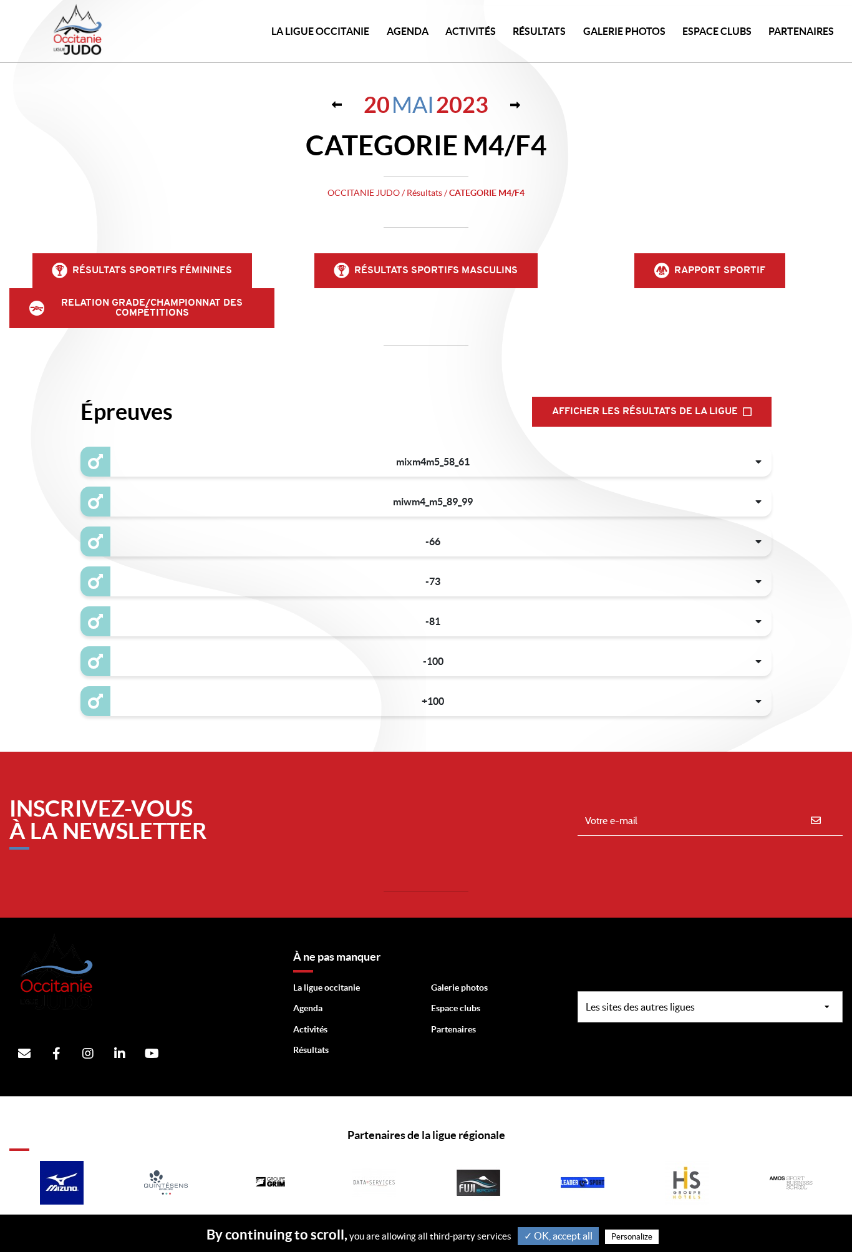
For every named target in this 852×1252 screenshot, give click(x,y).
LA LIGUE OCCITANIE (320, 31)
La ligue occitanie (326, 987)
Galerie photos (624, 31)
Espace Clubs (717, 31)
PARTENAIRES (801, 31)
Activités (470, 31)
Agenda (407, 31)
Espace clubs (455, 1008)
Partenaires (453, 1029)
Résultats (539, 31)
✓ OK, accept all (558, 1235)
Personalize (631, 1236)
